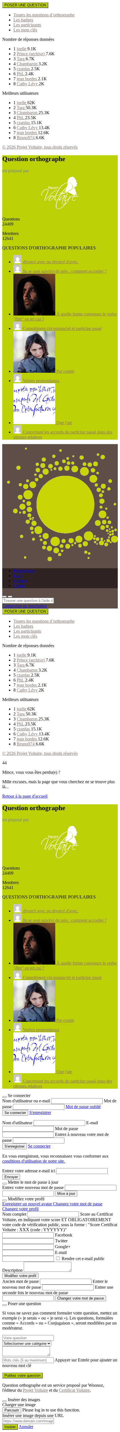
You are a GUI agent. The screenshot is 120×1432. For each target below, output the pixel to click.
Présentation (24, 570)
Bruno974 (26, 137)
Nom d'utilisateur (17, 1122)
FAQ (17, 575)
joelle (22, 48)
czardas (24, 68)
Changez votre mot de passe (77, 1203)
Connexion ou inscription (24, 606)
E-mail (92, 1122)
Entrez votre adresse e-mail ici (28, 1170)
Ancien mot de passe (20, 1281)
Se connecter (39, 1146)
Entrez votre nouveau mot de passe (33, 1187)
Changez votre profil (20, 1208)
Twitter (61, 1240)
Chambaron (28, 63)
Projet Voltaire (35, 1390)
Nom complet (14, 1214)
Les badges (23, 19)
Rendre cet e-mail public (83, 1258)
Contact (20, 580)
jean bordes (27, 78)
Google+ (63, 1246)
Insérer (10, 1427)
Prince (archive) (31, 53)
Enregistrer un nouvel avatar (27, 1203)
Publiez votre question (22, 1375)
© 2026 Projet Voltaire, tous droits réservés (40, 147)
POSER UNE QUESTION (25, 5)
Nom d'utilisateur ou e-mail (26, 1100)
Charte (19, 585)
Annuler (26, 1426)
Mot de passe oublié (83, 1106)
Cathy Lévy (28, 83)
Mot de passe (66, 1128)
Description (12, 1270)
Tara (21, 58)
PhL (21, 73)
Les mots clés (25, 29)
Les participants (27, 24)
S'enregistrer (40, 1112)
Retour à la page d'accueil (24, 796)
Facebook (63, 1235)
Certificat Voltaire (74, 1390)
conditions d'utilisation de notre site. (33, 1161)
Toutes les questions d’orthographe (44, 14)
